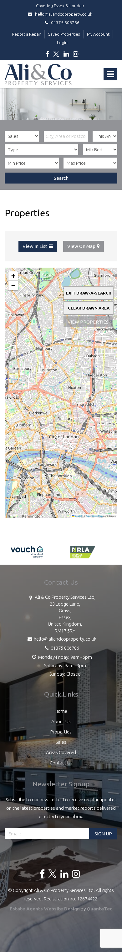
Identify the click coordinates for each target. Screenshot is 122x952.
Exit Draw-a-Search (88, 293)
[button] (13, 276)
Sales (61, 742)
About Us (61, 721)
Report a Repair (26, 34)
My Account (98, 34)
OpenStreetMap (94, 515)
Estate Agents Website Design (45, 908)
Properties (61, 731)
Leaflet (78, 515)
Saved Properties (64, 34)
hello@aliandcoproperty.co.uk (63, 14)
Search (61, 178)
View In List (35, 246)
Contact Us (61, 762)
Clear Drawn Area (88, 308)
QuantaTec (99, 908)
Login (62, 42)
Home (61, 711)
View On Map (81, 246)
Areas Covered (61, 752)
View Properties (88, 322)
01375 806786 (63, 22)
